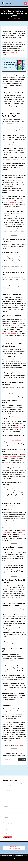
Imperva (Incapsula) (14, 202)
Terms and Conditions (14, 848)
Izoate (8, 3)
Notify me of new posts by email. (11, 833)
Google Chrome (16, 440)
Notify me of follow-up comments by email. (13, 829)
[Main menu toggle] (25, 3)
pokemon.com (18, 427)
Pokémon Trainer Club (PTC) (13, 52)
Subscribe (22, 759)
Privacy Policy (14, 846)
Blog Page (20, 745)
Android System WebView (9, 333)
